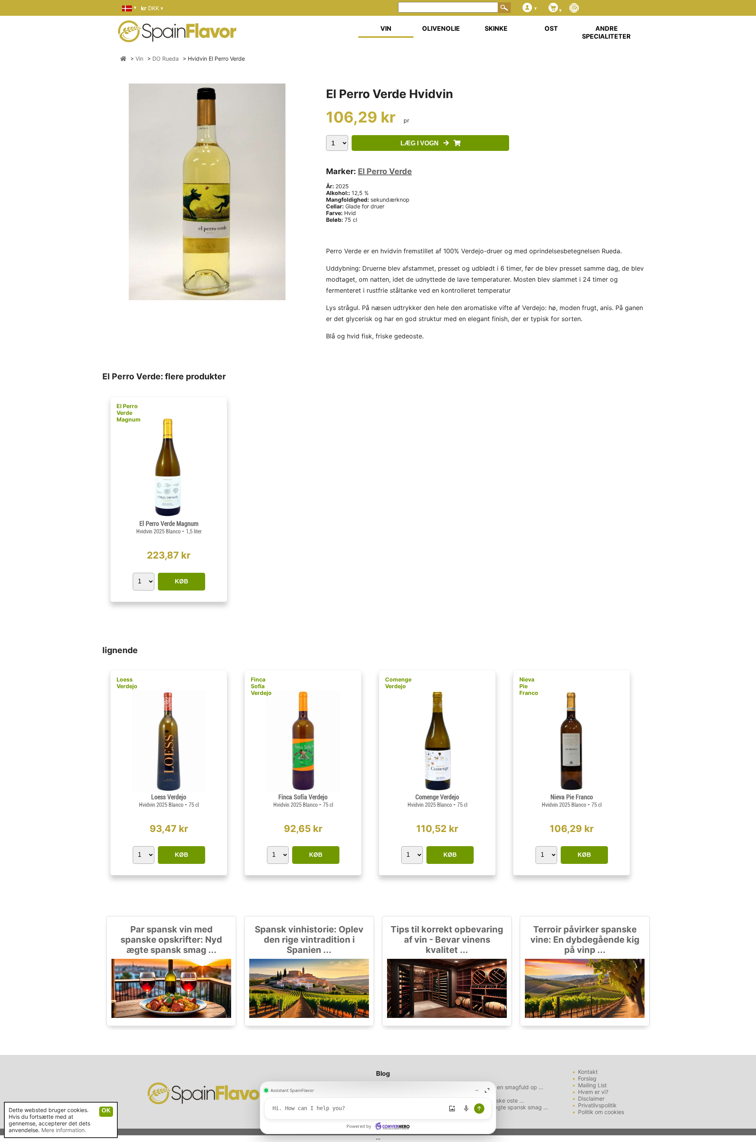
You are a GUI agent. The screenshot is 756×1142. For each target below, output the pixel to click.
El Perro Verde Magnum (129, 413)
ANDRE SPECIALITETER (606, 32)
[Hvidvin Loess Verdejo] (169, 790)
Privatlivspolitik (597, 1105)
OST (551, 28)
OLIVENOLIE (441, 28)
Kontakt (588, 1071)
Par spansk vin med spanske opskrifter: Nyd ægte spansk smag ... (171, 939)
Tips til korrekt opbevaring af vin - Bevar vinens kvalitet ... (447, 939)
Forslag (587, 1078)
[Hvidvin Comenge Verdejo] (437, 790)
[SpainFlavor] (123, 58)
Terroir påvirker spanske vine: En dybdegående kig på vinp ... (584, 939)
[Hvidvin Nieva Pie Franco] (571, 790)
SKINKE (496, 28)
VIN (385, 28)
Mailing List (592, 1085)
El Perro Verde (385, 171)
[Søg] (504, 7)
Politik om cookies (601, 1112)
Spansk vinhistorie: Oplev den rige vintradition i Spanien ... (309, 939)
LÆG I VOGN (421, 143)
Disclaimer (591, 1098)
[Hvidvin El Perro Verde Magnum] (169, 516)
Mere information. (63, 1130)
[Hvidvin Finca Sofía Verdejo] (303, 790)
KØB (181, 581)
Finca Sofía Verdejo (261, 686)
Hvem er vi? (593, 1091)
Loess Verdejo (127, 682)
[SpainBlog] (574, 8)
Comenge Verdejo (398, 682)
